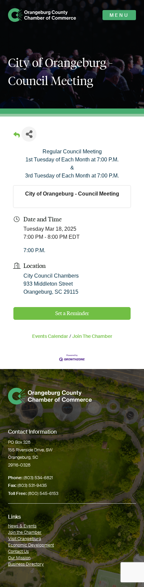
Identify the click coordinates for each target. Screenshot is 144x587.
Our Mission (19, 558)
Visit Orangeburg (24, 538)
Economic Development (31, 545)
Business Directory (26, 564)
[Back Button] (16, 136)
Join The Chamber (92, 336)
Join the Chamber (25, 532)
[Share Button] (29, 134)
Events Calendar (50, 336)
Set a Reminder (72, 313)
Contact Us (18, 551)
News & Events (22, 526)
